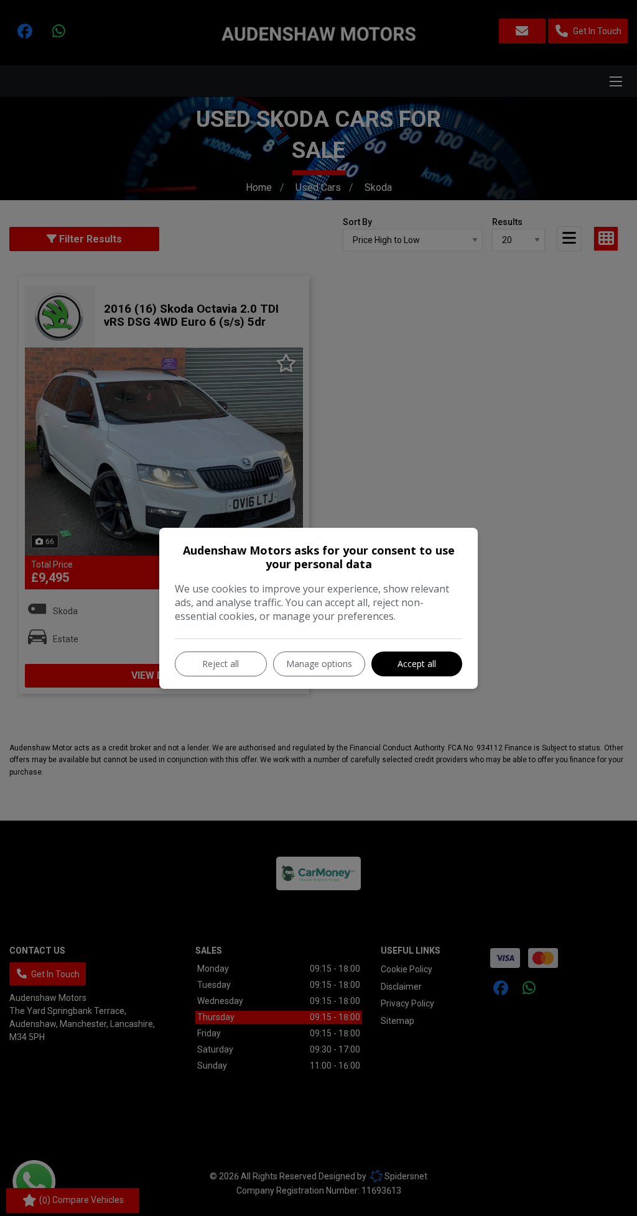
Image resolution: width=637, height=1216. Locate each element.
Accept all (417, 664)
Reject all (220, 664)
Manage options (319, 664)
